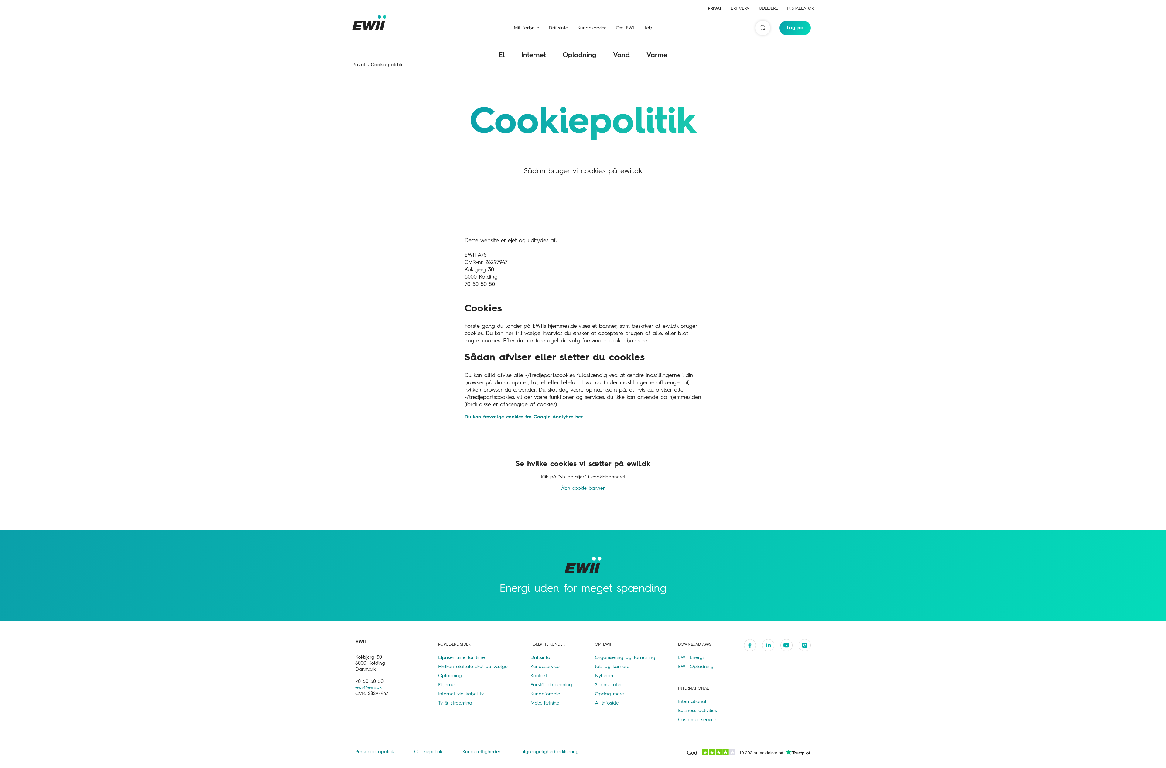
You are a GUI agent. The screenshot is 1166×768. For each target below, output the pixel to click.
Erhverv (740, 8)
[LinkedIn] (768, 645)
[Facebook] (750, 645)
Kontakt (538, 676)
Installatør (800, 8)
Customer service (697, 720)
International (692, 701)
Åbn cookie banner (583, 488)
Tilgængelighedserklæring (550, 751)
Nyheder (604, 676)
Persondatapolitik (375, 751)
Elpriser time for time (461, 657)
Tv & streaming (455, 703)
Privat (715, 8)
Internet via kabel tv (461, 694)
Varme (656, 55)
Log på (795, 28)
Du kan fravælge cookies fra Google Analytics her (524, 417)
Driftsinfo (558, 28)
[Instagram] (805, 645)
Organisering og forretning (625, 657)
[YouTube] (786, 645)
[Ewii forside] (370, 22)
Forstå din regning (551, 685)
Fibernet (447, 685)
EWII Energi (691, 657)
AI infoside (607, 703)
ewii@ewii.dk (368, 687)
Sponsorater (608, 685)
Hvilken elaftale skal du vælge (473, 666)
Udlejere (768, 8)
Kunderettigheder (482, 751)
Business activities (697, 710)
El (502, 55)
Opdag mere (609, 694)
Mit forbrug (527, 28)
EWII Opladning (696, 666)
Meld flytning (545, 703)
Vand (621, 55)
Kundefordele (545, 694)
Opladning (579, 55)
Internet (533, 55)
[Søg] (762, 28)
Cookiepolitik (429, 751)
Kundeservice (592, 28)
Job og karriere (612, 666)
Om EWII (626, 28)
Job (648, 28)
